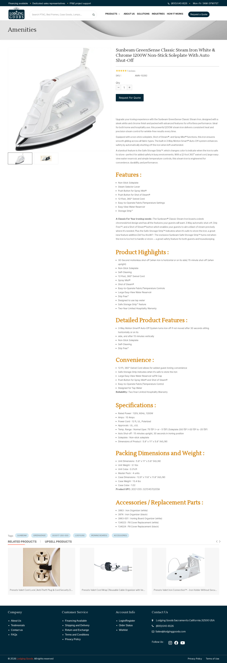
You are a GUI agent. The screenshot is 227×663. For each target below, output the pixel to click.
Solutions (143, 13)
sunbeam (22, 535)
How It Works (175, 13)
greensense (39, 535)
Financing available (18, 3)
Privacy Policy (73, 639)
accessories (120, 535)
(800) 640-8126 (165, 626)
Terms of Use (212, 658)
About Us (129, 13)
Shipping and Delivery (77, 625)
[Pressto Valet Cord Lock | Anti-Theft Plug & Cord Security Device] (41, 567)
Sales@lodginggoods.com (171, 631)
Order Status (126, 625)
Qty (118, 82)
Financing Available (76, 620)
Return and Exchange (77, 630)
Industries (158, 13)
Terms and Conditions (77, 634)
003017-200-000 (60, 535)
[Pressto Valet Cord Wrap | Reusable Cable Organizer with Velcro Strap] (113, 567)
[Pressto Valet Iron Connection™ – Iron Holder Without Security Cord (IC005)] (185, 567)
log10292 (79, 535)
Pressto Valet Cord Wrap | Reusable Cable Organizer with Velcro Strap (117, 590)
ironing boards (99, 535)
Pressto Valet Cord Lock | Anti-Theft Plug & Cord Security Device (43, 590)
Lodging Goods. (25, 658)
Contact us (17, 630)
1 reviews (131, 71)
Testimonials (18, 625)
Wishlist (123, 630)
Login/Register (127, 620)
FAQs (14, 634)
